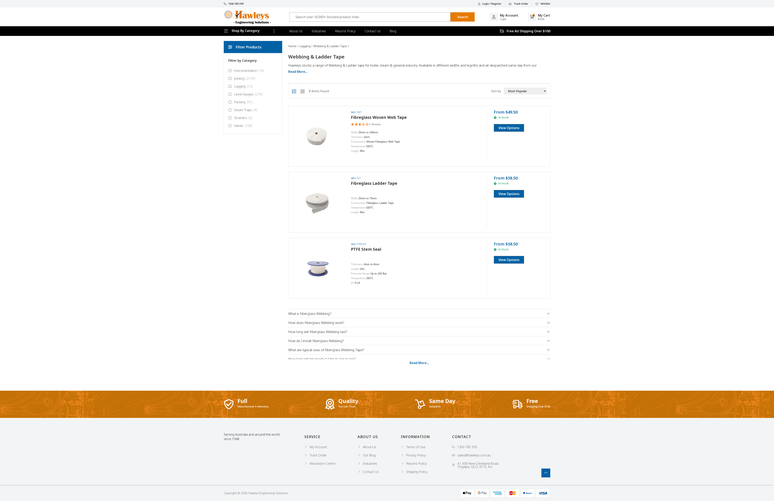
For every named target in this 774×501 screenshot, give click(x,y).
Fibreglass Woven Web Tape (379, 117)
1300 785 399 (235, 3)
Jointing (244, 78)
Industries (319, 31)
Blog (393, 31)
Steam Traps (245, 110)
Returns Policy (345, 31)
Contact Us (373, 31)
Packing (243, 102)
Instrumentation (249, 70)
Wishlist (545, 3)
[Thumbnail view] (302, 91)
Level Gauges (248, 94)
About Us (296, 31)
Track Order (520, 3)
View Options (508, 128)
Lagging (243, 86)
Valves (243, 125)
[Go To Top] (545, 473)
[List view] (294, 91)
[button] (366, 124)
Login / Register (491, 3)
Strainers (243, 118)
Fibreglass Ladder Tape (374, 183)
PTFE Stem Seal (366, 249)
